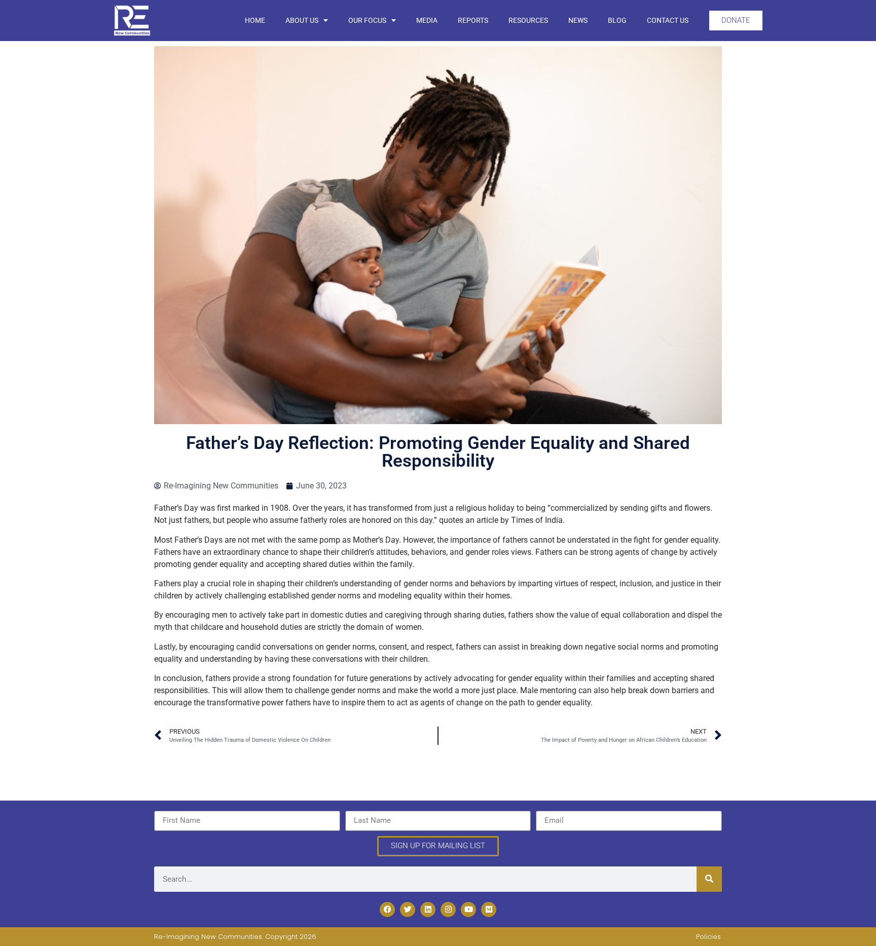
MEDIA (426, 20)
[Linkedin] (427, 909)
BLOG (617, 20)
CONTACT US (667, 20)
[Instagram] (448, 909)
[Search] (709, 879)
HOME (255, 20)
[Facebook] (387, 909)
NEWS (578, 20)
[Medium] (488, 909)
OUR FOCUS (367, 20)
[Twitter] (407, 909)
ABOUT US (301, 20)
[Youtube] (468, 909)
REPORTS (473, 20)
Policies (708, 936)
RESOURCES (528, 20)
